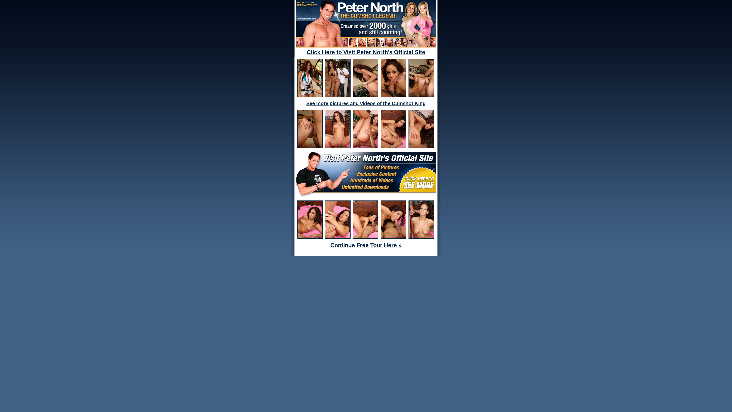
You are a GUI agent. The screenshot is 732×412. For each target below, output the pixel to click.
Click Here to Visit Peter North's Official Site (366, 52)
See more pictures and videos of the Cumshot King (366, 103)
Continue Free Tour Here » (366, 245)
